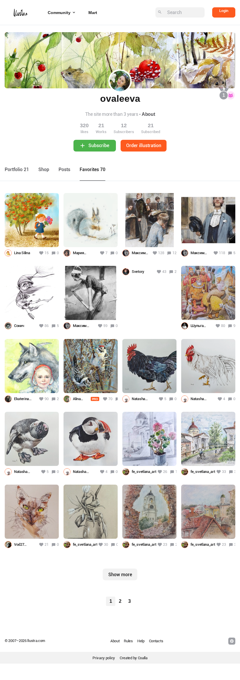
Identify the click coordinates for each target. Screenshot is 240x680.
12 (174, 253)
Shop (43, 169)
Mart (92, 12)
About (148, 114)
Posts (64, 169)
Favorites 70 (92, 169)
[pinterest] (231, 641)
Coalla (143, 658)
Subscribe (98, 145)
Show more (120, 574)
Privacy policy (103, 658)
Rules (128, 641)
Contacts (156, 641)
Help (141, 641)
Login (223, 10)
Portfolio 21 (17, 169)
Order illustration (143, 145)
